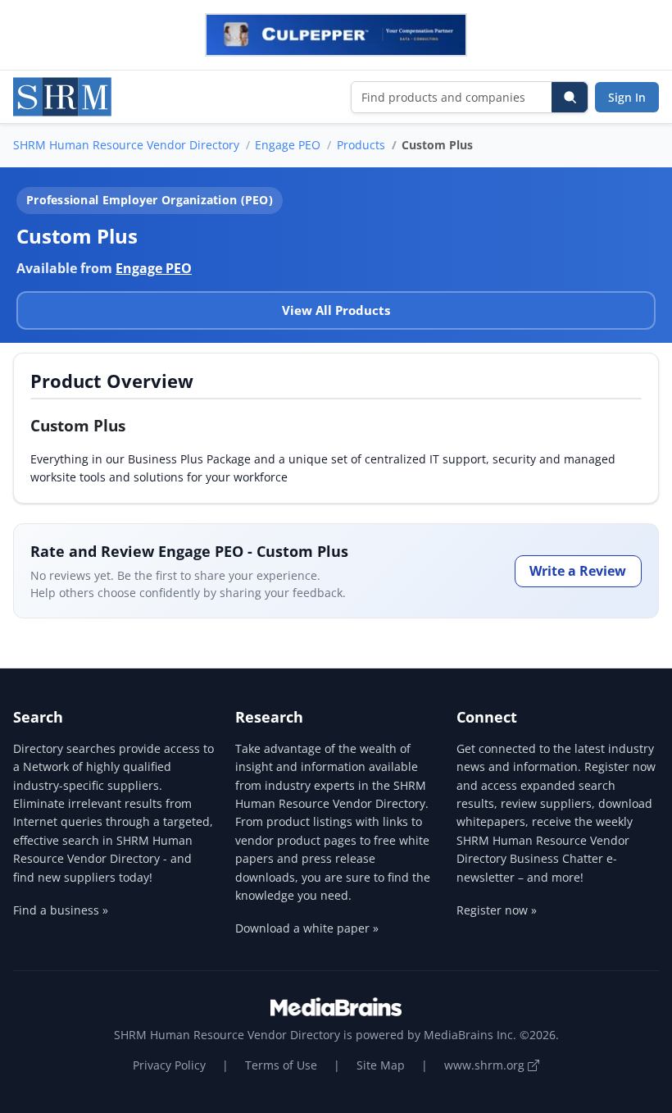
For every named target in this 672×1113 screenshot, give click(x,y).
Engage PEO (287, 145)
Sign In (627, 97)
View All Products (336, 310)
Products (361, 145)
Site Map (380, 1065)
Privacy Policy (169, 1065)
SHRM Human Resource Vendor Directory (126, 145)
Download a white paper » (307, 928)
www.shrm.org (486, 1065)
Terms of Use (281, 1065)
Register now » (496, 910)
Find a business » (60, 910)
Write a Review (577, 571)
